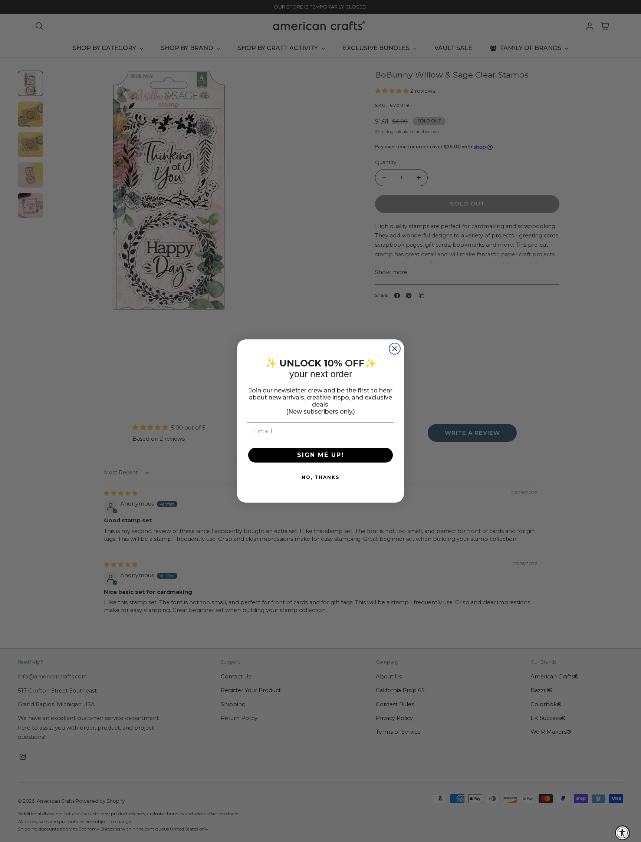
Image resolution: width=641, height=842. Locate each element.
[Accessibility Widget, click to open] (622, 832)
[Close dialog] (394, 348)
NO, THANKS (320, 477)
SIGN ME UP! (320, 454)
